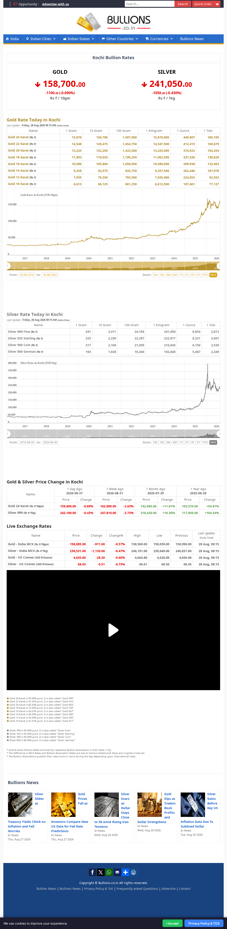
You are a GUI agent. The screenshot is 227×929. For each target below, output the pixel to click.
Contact (184, 888)
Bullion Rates (46, 888)
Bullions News (192, 38)
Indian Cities (41, 38)
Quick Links (202, 4)
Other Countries (120, 38)
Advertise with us (55, 4)
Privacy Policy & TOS (203, 923)
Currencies (159, 38)
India (14, 38)
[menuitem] (113, 266)
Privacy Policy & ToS (98, 888)
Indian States (79, 38)
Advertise (169, 888)
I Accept (172, 923)
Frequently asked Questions (137, 888)
